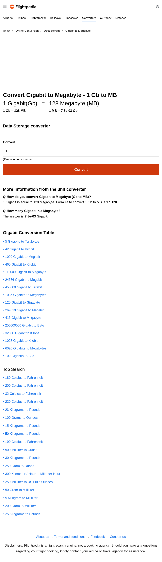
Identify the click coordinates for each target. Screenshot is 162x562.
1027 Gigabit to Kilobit (21, 341)
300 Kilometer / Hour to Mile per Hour (32, 474)
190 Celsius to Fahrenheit (24, 442)
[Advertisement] (81, 64)
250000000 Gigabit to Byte (24, 325)
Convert (81, 169)
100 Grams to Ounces (21, 418)
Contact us (118, 537)
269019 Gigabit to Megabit (24, 310)
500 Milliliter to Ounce (21, 450)
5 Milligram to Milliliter (21, 498)
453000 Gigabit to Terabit (23, 287)
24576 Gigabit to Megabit (23, 280)
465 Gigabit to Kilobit (20, 264)
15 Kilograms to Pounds (22, 426)
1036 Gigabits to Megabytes (25, 295)
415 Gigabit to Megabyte (23, 318)
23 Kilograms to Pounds (22, 410)
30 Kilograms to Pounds (22, 458)
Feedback (97, 537)
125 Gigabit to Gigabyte (22, 302)
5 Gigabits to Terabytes (22, 241)
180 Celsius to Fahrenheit (24, 378)
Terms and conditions (70, 537)
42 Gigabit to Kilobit (19, 249)
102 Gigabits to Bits (19, 356)
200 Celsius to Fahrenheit (24, 385)
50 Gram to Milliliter (19, 490)
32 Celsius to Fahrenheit (23, 394)
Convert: (10, 142)
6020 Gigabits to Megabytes (25, 348)
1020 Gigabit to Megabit (22, 257)
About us (42, 537)
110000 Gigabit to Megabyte (25, 272)
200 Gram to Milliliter (20, 506)
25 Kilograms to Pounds (22, 514)
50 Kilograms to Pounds (22, 434)
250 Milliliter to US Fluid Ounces (29, 482)
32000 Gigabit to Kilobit (22, 333)
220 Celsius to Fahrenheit (24, 401)
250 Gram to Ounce (19, 466)
